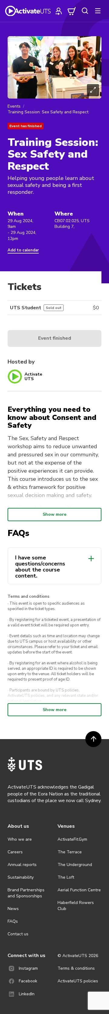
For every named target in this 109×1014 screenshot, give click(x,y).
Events (14, 106)
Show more (54, 514)
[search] (85, 11)
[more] (98, 11)
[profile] (59, 11)
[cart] (72, 11)
